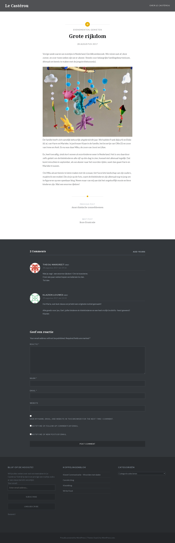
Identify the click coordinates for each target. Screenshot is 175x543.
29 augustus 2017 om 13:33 (55, 298)
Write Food (68, 491)
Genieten (96, 30)
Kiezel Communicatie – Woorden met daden (82, 475)
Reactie (34, 344)
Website (34, 403)
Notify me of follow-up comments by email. (55, 426)
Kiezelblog (67, 485)
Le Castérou (16, 5)
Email (33, 391)
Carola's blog (68, 480)
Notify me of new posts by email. (49, 434)
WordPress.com (108, 538)
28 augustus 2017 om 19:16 (55, 268)
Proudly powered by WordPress (73, 538)
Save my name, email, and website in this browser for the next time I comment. (71, 419)
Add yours (139, 252)
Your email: (12, 483)
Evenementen (81, 30)
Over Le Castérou (160, 5)
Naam (33, 378)
